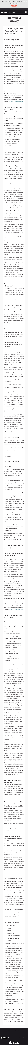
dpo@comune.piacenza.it (16, 101)
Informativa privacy (13, 1033)
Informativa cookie (19, 1031)
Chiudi (14, 5)
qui (17, 3)
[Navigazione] (26, 12)
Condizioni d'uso (7, 1031)
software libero (22, 1038)
